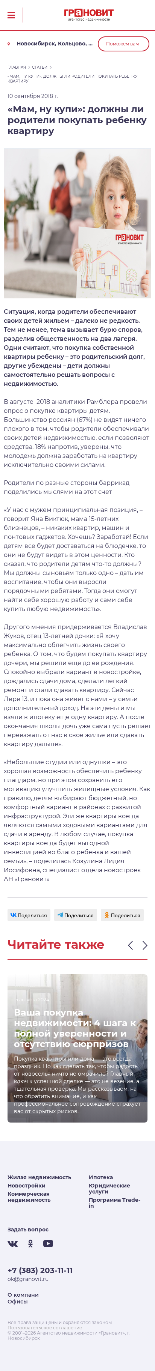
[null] (29, 915)
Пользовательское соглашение (45, 1327)
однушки (96, 762)
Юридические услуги (109, 1189)
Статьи (39, 67)
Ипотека (101, 1177)
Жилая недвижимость (39, 1177)
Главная (17, 67)
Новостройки (27, 1186)
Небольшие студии (37, 762)
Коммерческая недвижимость (29, 1197)
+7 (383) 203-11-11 (40, 1270)
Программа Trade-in (114, 1203)
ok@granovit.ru (28, 1279)
